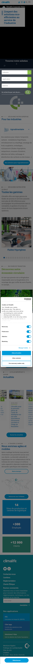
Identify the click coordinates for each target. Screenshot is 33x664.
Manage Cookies (23, 348)
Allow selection (16, 358)
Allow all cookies (16, 353)
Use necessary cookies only (16, 363)
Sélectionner (17, 660)
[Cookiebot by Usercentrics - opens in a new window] (24, 299)
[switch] (29, 331)
